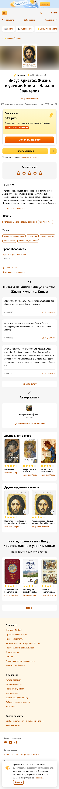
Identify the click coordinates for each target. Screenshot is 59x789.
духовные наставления (14, 236)
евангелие (32, 236)
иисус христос (47, 236)
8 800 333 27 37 (11, 754)
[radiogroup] (29, 173)
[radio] (18, 173)
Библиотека (29, 20)
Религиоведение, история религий (19, 222)
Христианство (45, 222)
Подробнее (39, 778)
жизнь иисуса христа (28, 241)
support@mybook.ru (30, 754)
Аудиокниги (26, 29)
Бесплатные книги (48, 29)
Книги (10, 29)
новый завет (9, 241)
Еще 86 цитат (29, 384)
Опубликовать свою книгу (14, 272)
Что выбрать (8, 20)
